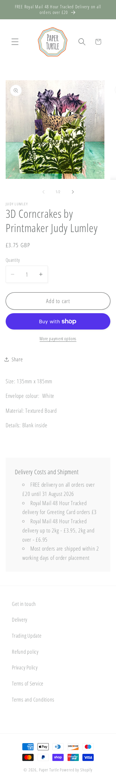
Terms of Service (27, 683)
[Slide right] (72, 191)
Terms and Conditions (33, 699)
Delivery (19, 619)
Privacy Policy (25, 667)
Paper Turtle (49, 770)
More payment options (58, 338)
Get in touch (24, 603)
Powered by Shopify (76, 770)
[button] (15, 42)
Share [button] (17, 359)
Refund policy (25, 651)
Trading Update (27, 635)
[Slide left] (43, 191)
